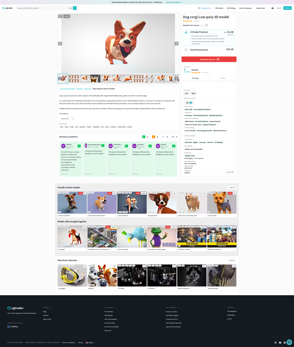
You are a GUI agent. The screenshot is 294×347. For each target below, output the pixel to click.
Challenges (231, 315)
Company (46, 307)
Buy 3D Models (109, 307)
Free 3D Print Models (112, 327)
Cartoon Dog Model (64, 215)
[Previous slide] (60, 43)
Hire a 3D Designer (111, 319)
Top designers (232, 311)
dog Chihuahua (152, 215)
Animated (188, 142)
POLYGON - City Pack (184, 249)
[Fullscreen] (60, 16)
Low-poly (202, 142)
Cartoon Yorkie (212, 215)
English (89, 342)
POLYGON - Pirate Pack (214, 249)
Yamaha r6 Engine (213, 288)
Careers (45, 315)
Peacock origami (123, 249)
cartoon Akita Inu (123, 215)
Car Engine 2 (151, 288)
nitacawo (194, 70)
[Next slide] (176, 43)
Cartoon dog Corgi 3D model (96, 215)
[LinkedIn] (275, 342)
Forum (229, 319)
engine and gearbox (183, 288)
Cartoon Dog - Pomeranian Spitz (187, 215)
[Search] (75, 8)
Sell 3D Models (171, 307)
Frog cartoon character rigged (156, 249)
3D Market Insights (172, 315)
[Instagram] (285, 342)
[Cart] (272, 8)
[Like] (191, 85)
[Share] (227, 85)
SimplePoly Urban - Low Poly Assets (98, 249)
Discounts (108, 331)
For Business (109, 312)
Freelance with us (172, 319)
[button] (70, 8)
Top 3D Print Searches (173, 327)
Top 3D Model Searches (174, 323)
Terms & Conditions (68, 342)
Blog (44, 312)
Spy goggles (61, 288)
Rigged (195, 142)
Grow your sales (171, 312)
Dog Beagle (61, 249)
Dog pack (91, 288)
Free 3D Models (110, 323)
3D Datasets (109, 315)
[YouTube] (280, 342)
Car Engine (121, 288)
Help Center (47, 319)
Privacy (80, 342)
